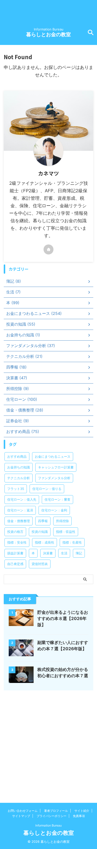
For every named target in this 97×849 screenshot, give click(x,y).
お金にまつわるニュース (52, 456)
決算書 (48, 553)
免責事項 (79, 816)
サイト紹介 (81, 811)
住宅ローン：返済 (20, 510)
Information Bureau (48, 825)
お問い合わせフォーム (23, 811)
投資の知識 (40, 532)
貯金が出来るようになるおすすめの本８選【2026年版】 (62, 618)
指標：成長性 (44, 542)
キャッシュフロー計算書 (56, 467)
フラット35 (15, 489)
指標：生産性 (72, 542)
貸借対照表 (40, 564)
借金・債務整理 (18, 521)
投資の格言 (15, 532)
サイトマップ (21, 816)
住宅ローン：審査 (57, 499)
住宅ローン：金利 (54, 510)
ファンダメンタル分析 (54, 478)
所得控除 (62, 521)
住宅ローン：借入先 (21, 499)
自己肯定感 (15, 564)
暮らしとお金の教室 (48, 34)
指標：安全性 (17, 542)
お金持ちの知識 (18, 467)
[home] (48, 249)
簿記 (79, 553)
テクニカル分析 (18, 478)
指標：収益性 (65, 532)
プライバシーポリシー (51, 816)
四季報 (43, 521)
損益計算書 (15, 553)
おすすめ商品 (17, 456)
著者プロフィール (56, 811)
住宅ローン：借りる (46, 489)
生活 (64, 553)
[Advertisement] (48, 741)
